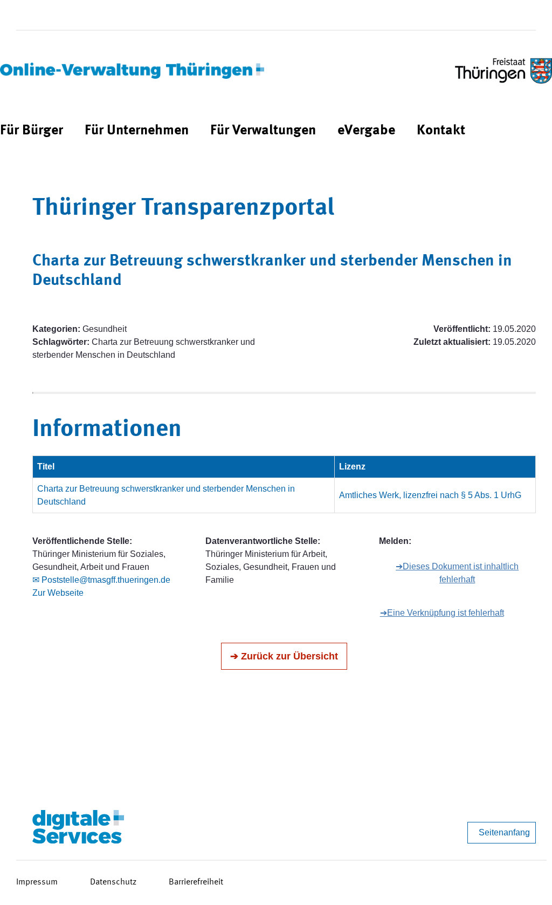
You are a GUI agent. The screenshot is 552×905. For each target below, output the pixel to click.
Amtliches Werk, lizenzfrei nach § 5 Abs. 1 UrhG (430, 495)
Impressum (37, 882)
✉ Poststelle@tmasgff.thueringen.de (101, 579)
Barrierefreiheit (196, 882)
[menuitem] (31, 130)
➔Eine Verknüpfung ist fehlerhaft (442, 612)
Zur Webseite (58, 592)
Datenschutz (113, 882)
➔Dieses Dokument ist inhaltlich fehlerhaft (457, 573)
